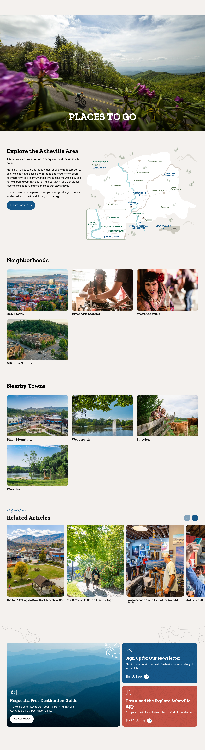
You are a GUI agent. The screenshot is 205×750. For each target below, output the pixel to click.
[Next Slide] (195, 518)
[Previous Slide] (187, 518)
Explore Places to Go (21, 205)
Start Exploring (135, 721)
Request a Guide (21, 718)
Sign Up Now (134, 677)
